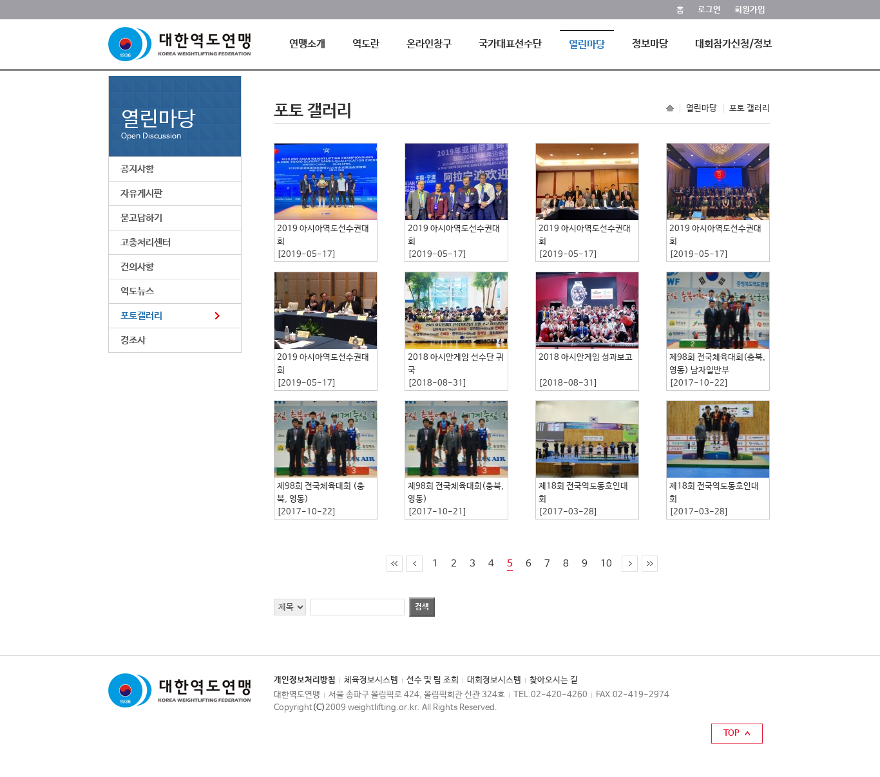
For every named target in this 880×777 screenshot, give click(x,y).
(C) (318, 708)
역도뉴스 (137, 291)
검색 (422, 607)
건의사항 (137, 266)
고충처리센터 (145, 242)
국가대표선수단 (510, 44)
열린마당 (587, 45)
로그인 (709, 10)
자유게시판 (141, 193)
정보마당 (650, 44)
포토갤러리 (141, 315)
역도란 (365, 44)
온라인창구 (429, 44)
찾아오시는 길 (554, 680)
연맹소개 (307, 44)
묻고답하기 (141, 217)
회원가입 (749, 10)
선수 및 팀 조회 (433, 680)
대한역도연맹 (179, 44)
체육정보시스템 (371, 680)
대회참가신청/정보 (733, 44)
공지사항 (137, 169)
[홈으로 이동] (670, 107)
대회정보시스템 (494, 680)
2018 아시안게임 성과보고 (586, 357)
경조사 (133, 340)
